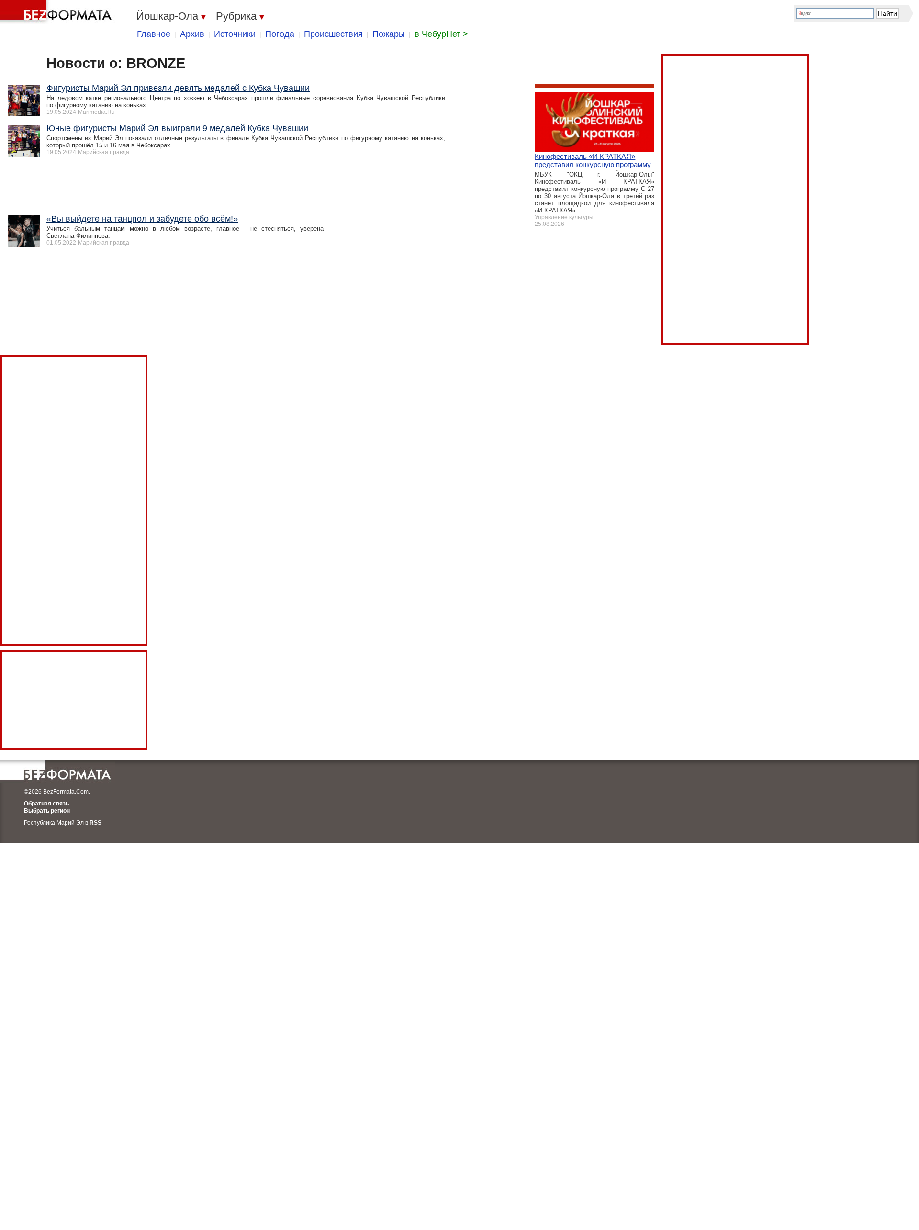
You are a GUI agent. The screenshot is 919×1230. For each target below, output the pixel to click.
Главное (153, 34)
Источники (235, 34)
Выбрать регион (47, 810)
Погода (279, 34)
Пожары (388, 34)
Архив (192, 34)
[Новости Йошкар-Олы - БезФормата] (57, 12)
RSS (95, 822)
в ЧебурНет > (441, 34)
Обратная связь (46, 803)
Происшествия (333, 34)
